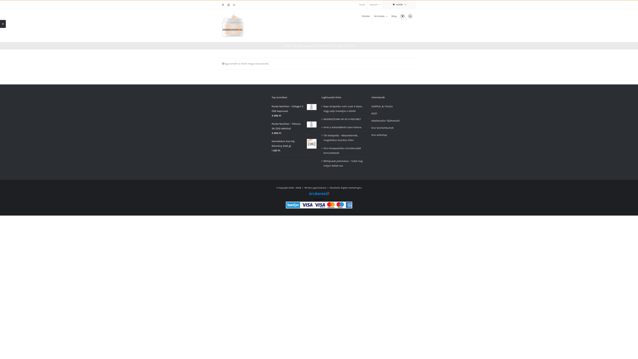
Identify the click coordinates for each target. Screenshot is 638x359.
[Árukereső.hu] (319, 194)
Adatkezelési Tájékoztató (385, 120)
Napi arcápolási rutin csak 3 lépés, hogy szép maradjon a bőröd (343, 109)
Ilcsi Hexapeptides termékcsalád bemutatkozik (342, 150)
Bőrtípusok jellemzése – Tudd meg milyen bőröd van (343, 163)
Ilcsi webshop (379, 134)
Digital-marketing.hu (351, 187)
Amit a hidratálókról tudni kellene (342, 127)
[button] (410, 16)
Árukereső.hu (319, 199)
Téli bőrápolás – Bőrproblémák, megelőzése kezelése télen (340, 138)
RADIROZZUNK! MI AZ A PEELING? (342, 119)
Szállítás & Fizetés (382, 106)
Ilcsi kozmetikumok (382, 127)
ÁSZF (374, 113)
